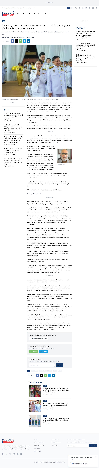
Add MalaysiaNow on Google (39, 338)
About (17, 8)
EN (68, 8)
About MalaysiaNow (39, 442)
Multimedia (41, 14)
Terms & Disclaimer (56, 442)
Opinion (31, 14)
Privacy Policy (54, 445)
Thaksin (59, 371)
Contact (28, 8)
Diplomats (49, 371)
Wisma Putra (42, 371)
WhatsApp (34, 351)
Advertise (22, 8)
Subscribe (59, 365)
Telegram (44, 351)
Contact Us (37, 448)
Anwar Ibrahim (34, 371)
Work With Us (38, 451)
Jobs (33, 8)
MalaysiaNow (5, 37)
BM (72, 8)
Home (19, 14)
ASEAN (54, 371)
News (24, 14)
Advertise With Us (39, 445)
